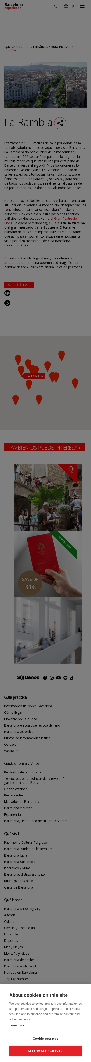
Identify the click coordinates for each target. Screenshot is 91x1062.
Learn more (16, 1025)
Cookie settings (46, 1038)
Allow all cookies (45, 1051)
